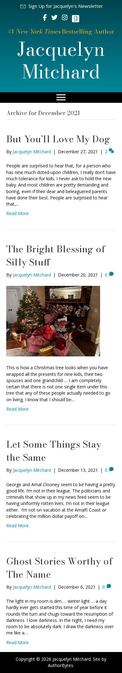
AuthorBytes (60, 665)
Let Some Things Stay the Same (53, 451)
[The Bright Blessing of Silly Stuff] (53, 321)
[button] (61, 6)
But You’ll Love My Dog (58, 139)
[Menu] (61, 97)
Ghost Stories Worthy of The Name (59, 567)
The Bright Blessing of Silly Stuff (55, 255)
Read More (17, 213)
